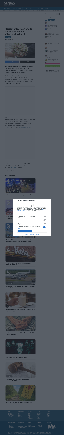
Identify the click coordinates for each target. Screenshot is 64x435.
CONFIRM (25, 230)
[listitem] (32, 214)
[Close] (49, 201)
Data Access (32, 234)
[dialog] (32, 217)
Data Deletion (26, 234)
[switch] (44, 216)
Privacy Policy (38, 234)
